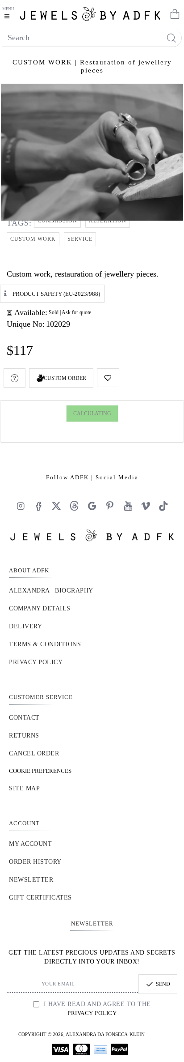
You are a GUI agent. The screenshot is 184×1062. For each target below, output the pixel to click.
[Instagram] (20, 505)
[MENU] (9, 13)
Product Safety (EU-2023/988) (56, 293)
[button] (108, 377)
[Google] (92, 505)
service (79, 239)
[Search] (171, 38)
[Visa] (60, 1049)
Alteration (107, 221)
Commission (57, 221)
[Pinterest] (110, 505)
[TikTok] (163, 505)
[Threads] (74, 505)
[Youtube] (127, 505)
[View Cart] (173, 13)
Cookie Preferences (40, 771)
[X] (56, 505)
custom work (33, 239)
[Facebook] (38, 505)
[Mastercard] (81, 1049)
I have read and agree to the (96, 1008)
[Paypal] (119, 1049)
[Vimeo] (145, 505)
